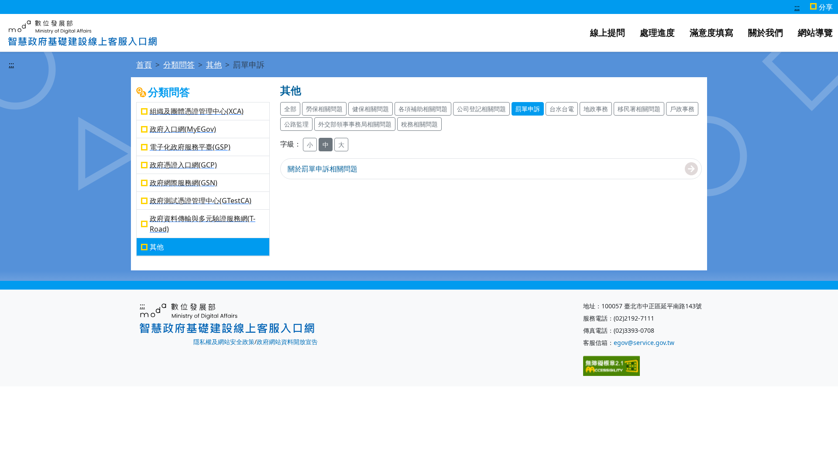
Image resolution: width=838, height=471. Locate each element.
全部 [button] (290, 109)
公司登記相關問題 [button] (481, 109)
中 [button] (326, 144)
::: (797, 7)
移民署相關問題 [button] (639, 109)
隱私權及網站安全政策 (223, 342)
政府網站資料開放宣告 (287, 342)
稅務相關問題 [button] (419, 124)
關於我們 (765, 32)
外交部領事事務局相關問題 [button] (355, 124)
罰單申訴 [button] (527, 109)
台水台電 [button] (562, 109)
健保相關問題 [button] (370, 109)
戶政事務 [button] (682, 109)
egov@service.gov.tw (644, 342)
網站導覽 (815, 32)
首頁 (144, 64)
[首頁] (82, 32)
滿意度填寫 (711, 32)
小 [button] (310, 144)
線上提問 (607, 32)
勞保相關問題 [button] (324, 109)
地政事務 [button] (596, 109)
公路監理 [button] (296, 124)
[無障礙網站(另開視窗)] (611, 365)
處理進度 (657, 32)
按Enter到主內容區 (243, 7)
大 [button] (341, 144)
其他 (214, 64)
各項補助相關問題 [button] (422, 109)
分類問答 (179, 64)
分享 (826, 7)
